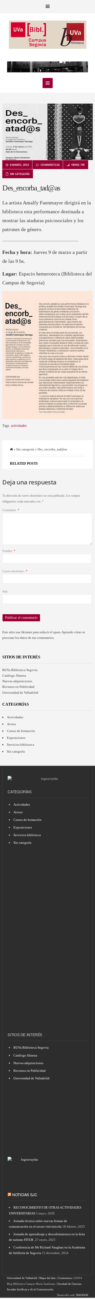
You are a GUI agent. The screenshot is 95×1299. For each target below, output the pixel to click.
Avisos (11, 724)
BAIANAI (82, 1294)
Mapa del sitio (47, 1277)
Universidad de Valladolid (20, 692)
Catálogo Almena (14, 675)
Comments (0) (50, 165)
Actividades (15, 717)
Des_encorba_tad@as (31, 188)
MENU (48, 6)
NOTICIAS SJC (24, 1194)
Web (5, 591)
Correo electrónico (14, 571)
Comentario (10, 510)
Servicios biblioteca (20, 744)
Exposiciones (16, 738)
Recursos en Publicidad (18, 687)
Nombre (8, 551)
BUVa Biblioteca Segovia (19, 670)
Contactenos (65, 1277)
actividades (19, 426)
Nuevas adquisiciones (17, 681)
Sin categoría (19, 174)
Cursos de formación (21, 731)
